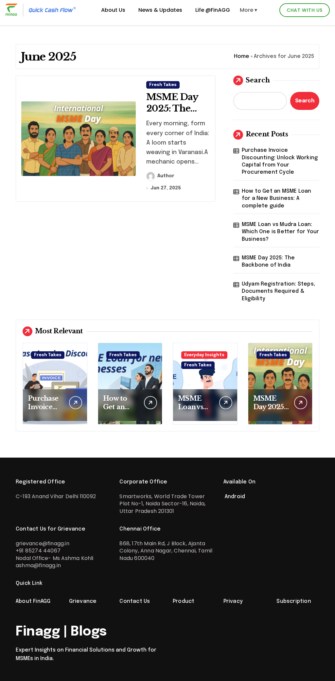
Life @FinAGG (212, 10)
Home (241, 56)
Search (258, 80)
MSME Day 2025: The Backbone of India (174, 114)
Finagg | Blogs (61, 631)
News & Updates (160, 10)
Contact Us (134, 601)
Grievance (83, 601)
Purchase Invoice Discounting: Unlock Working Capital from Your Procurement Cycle (280, 161)
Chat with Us (305, 10)
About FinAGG (33, 601)
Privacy (233, 601)
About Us (113, 10)
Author (165, 176)
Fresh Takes (163, 85)
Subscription (293, 601)
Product (183, 601)
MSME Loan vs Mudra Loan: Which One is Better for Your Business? (280, 232)
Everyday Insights (204, 355)
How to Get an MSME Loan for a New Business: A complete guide (276, 198)
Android (234, 496)
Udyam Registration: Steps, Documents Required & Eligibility (278, 291)
